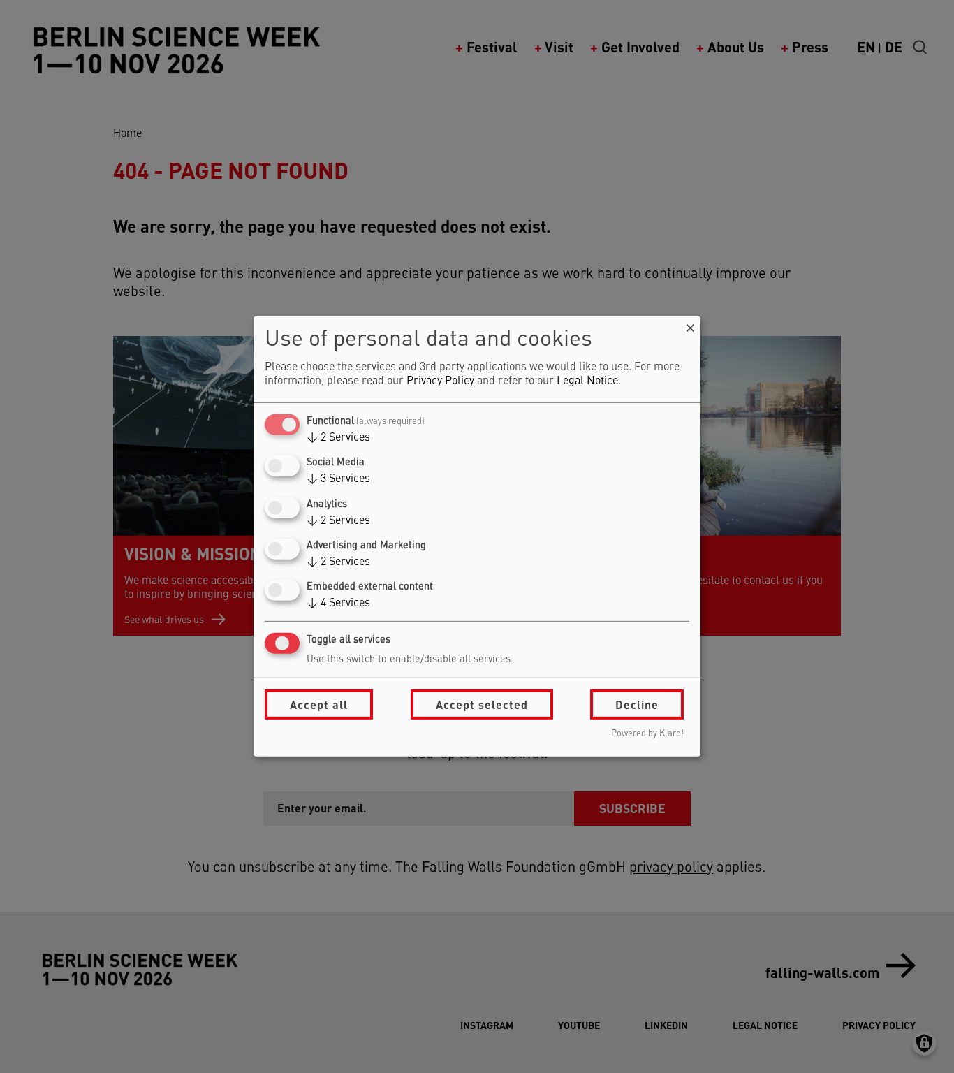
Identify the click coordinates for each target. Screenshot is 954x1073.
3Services (338, 479)
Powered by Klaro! (647, 733)
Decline (637, 704)
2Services (338, 438)
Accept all (319, 704)
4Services (338, 603)
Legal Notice (587, 381)
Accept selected (482, 704)
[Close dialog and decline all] (690, 325)
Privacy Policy (440, 381)
